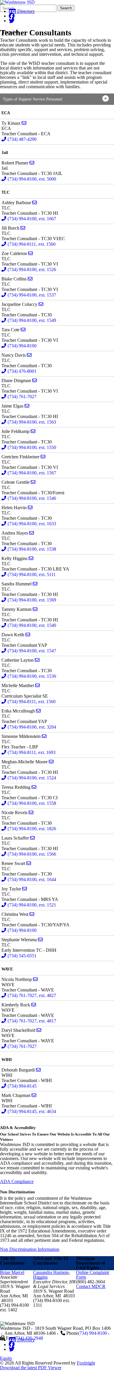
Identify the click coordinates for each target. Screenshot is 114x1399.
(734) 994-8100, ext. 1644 (32, 879)
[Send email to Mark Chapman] (34, 1095)
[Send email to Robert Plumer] (32, 162)
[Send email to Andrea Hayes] (31, 533)
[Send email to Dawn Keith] (27, 634)
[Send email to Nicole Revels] (31, 812)
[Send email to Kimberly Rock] (33, 1004)
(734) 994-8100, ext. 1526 (32, 269)
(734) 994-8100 (22, 345)
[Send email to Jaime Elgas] (27, 405)
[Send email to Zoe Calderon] (30, 253)
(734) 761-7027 (22, 396)
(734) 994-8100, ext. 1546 (32, 498)
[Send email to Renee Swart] (28, 863)
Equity (6, 1358)
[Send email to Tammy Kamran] (35, 609)
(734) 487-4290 (22, 139)
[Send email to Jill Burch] (22, 228)
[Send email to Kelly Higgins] (31, 558)
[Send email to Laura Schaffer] (32, 837)
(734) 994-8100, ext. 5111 (32, 574)
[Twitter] (12, 20)
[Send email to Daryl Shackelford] (39, 1030)
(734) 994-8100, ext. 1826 (32, 828)
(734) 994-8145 (22, 1086)
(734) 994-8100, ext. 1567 (32, 472)
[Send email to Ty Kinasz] (24, 123)
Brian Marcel (12, 1272)
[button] (57, 99)
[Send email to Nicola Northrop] (35, 979)
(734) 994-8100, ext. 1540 (32, 625)
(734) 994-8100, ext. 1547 (32, 650)
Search (66, 8)
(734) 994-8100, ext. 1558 (32, 803)
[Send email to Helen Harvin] (30, 507)
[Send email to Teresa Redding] (34, 787)
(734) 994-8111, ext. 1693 (32, 752)
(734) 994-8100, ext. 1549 (32, 320)
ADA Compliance (17, 1181)
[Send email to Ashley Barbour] (34, 202)
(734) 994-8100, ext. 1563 (32, 421)
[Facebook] (12, 15)
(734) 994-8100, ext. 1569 (32, 599)
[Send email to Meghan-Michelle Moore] (51, 761)
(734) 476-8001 (22, 371)
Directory (25, 11)
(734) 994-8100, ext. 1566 (32, 854)
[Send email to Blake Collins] (30, 278)
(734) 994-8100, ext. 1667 (32, 218)
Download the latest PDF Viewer (30, 1367)
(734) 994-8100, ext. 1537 (32, 294)
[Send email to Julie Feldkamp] (33, 431)
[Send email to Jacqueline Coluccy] (41, 304)
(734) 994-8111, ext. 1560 (32, 244)
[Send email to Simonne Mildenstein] (44, 736)
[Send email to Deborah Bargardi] (38, 1069)
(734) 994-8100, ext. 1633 (32, 523)
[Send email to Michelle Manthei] (37, 685)
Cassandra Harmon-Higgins (51, 1275)
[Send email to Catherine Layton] (37, 660)
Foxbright (86, 1362)
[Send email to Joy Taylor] (24, 888)
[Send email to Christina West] (32, 914)
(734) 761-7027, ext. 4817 (32, 1020)
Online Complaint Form (92, 1275)
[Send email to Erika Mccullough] (38, 710)
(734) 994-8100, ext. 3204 (32, 726)
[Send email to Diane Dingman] (34, 380)
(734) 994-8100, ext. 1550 (32, 447)
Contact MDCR (91, 1286)
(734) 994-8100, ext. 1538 (32, 549)
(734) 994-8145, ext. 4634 (32, 1111)
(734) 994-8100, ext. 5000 (32, 178)
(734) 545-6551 (22, 955)
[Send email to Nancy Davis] (29, 355)
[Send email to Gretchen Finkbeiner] (43, 456)
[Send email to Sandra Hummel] (35, 583)
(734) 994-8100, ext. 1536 (32, 676)
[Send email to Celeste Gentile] (33, 482)
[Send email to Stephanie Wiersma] (40, 939)
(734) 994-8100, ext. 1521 (32, 904)
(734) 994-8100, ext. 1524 (32, 777)
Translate (10, 32)
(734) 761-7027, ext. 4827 (32, 995)
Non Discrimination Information (29, 1249)
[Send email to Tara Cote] (23, 329)
